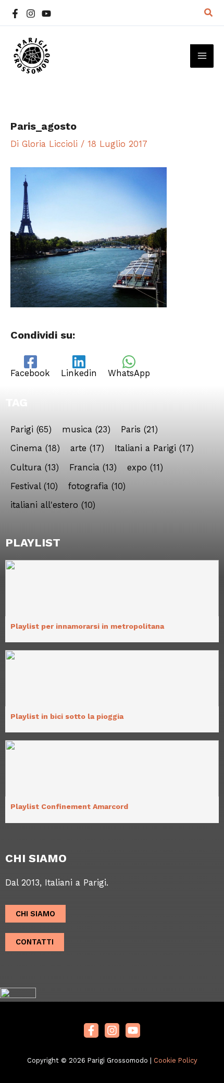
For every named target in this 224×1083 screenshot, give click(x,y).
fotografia (97, 486)
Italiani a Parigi (154, 448)
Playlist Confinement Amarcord (69, 806)
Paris (139, 430)
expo (145, 468)
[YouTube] (46, 13)
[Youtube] (133, 1030)
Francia (93, 468)
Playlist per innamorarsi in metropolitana (87, 626)
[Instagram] (30, 13)
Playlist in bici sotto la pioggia (66, 716)
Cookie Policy (175, 1060)
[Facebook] (15, 13)
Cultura (34, 468)
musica (86, 430)
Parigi (31, 430)
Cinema (35, 448)
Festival (34, 486)
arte (87, 448)
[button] (209, 12)
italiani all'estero (52, 505)
